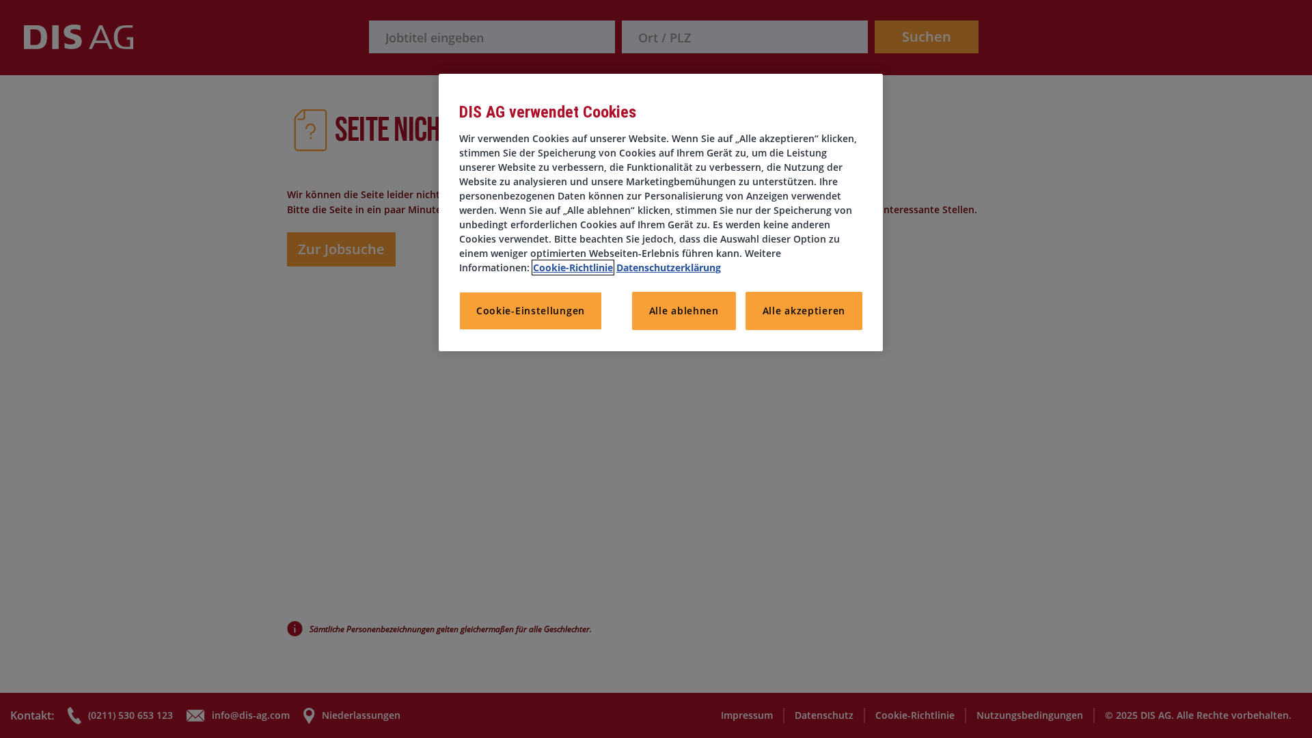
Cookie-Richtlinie (573, 267)
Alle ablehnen (684, 310)
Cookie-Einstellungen (530, 310)
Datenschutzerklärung (668, 267)
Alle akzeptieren (804, 310)
